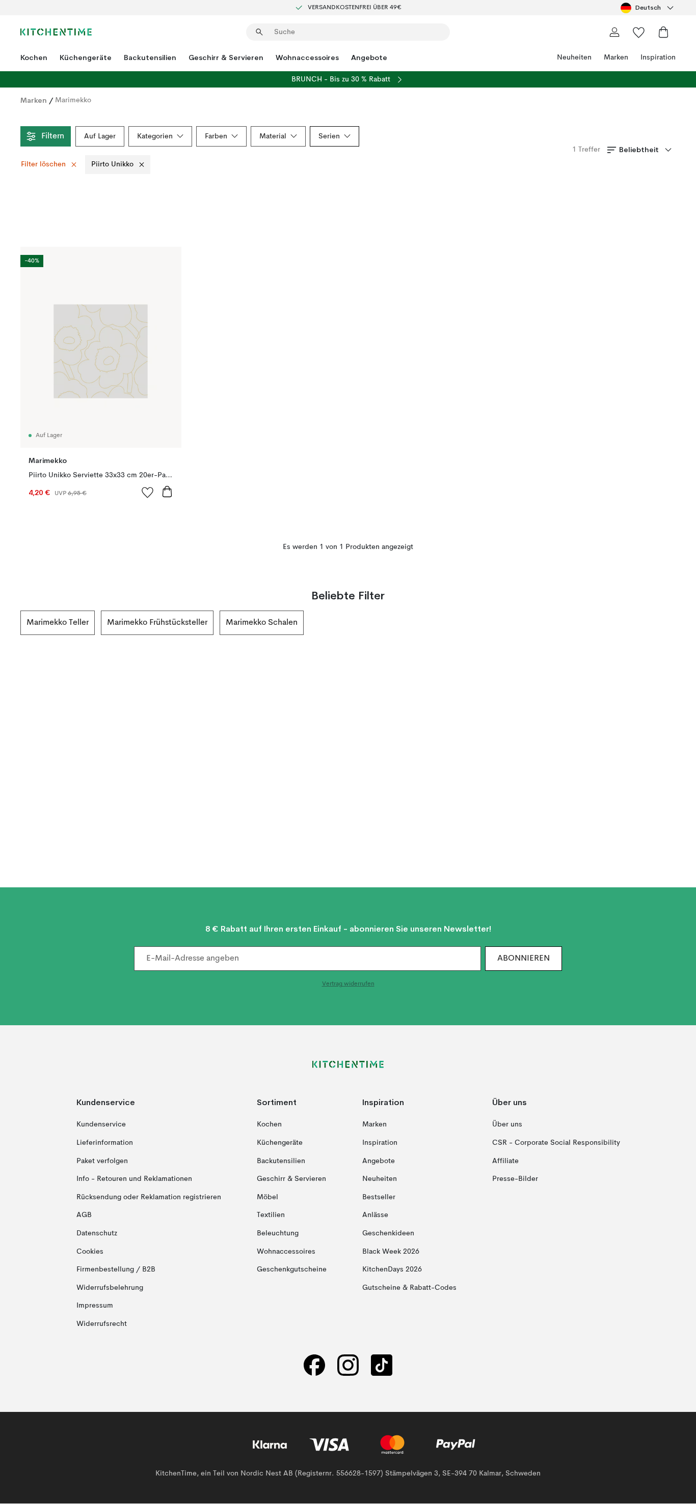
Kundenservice (101, 1125)
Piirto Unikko (112, 164)
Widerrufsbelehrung (109, 1287)
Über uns (507, 1125)
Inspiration (658, 57)
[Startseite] (56, 32)
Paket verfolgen (102, 1161)
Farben (216, 136)
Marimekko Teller (57, 623)
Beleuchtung (278, 1233)
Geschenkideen (388, 1233)
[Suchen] (259, 32)
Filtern (52, 136)
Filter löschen (43, 164)
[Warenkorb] (663, 32)
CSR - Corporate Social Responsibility (556, 1142)
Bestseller (378, 1197)
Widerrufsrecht (101, 1323)
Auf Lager (100, 136)
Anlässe (375, 1215)
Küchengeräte (86, 57)
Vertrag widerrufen (348, 984)
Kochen (33, 57)
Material (272, 136)
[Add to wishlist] (148, 492)
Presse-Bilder (515, 1179)
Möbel (267, 1197)
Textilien (271, 1215)
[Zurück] (20, 623)
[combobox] (648, 7)
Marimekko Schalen (262, 623)
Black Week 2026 (390, 1251)
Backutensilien (150, 57)
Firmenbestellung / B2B (115, 1270)
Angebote (369, 57)
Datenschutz (96, 1233)
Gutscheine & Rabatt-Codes (409, 1287)
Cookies (89, 1251)
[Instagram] (348, 1365)
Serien (329, 136)
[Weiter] (675, 623)
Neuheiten (574, 57)
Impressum (94, 1306)
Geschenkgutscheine (292, 1270)
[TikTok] (381, 1365)
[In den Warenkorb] (167, 491)
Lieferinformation (104, 1142)
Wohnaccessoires (307, 57)
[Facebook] (314, 1365)
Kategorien (155, 136)
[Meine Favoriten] (639, 32)
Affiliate (505, 1161)
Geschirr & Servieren (226, 57)
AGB (84, 1215)
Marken (616, 57)
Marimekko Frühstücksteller (157, 623)
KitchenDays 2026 (392, 1270)
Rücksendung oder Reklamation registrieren (148, 1197)
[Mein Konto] (614, 32)
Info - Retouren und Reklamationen (134, 1179)
